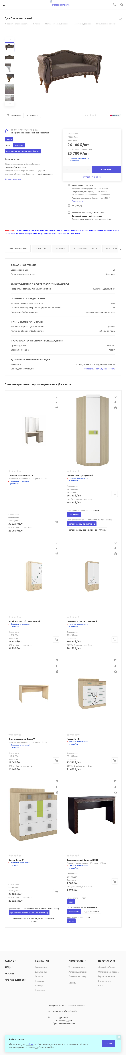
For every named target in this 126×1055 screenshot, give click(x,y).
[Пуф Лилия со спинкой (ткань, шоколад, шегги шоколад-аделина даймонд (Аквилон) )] (69, 71)
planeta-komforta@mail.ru (65, 1011)
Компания (42, 960)
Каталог (10, 960)
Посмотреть (77, 201)
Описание (41, 248)
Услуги (9, 973)
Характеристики (17, 248)
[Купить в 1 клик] (56, 407)
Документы (41, 971)
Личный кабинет (106, 967)
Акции (9, 967)
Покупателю (106, 960)
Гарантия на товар (77, 976)
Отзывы (60, 248)
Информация (77, 960)
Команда (39, 980)
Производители (15, 979)
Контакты (40, 989)
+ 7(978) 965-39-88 (55, 1005)
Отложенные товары (108, 971)
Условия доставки (78, 971)
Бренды (73, 982)
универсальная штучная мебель (100, 368)
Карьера (39, 985)
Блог (100, 985)
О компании (41, 967)
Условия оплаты (77, 967)
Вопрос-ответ (105, 980)
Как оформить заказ (85, 248)
